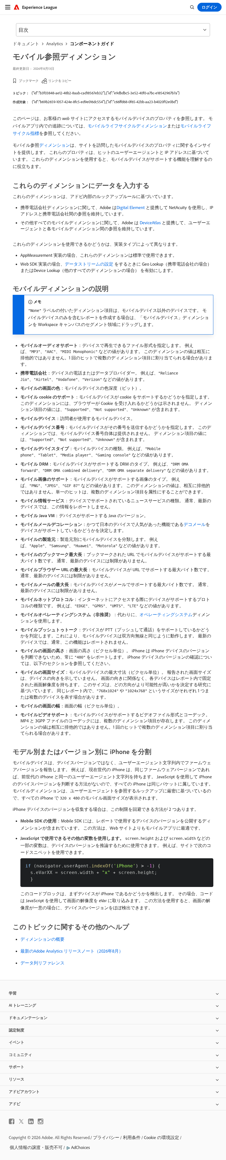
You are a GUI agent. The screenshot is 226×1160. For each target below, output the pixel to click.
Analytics (54, 43)
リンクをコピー (59, 81)
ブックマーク (29, 81)
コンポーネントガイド (92, 43)
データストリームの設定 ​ (89, 264)
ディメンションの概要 (42, 939)
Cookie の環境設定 (161, 1137)
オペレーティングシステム (165, 614)
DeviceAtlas (150, 222)
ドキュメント (26, 43)
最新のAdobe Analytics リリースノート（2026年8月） (71, 951)
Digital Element (131, 207)
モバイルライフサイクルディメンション (127, 126)
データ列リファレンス (42, 963)
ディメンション (54, 145)
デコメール (195, 524)
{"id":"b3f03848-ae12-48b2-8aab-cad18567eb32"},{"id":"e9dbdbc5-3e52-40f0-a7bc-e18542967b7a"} (105, 92)
